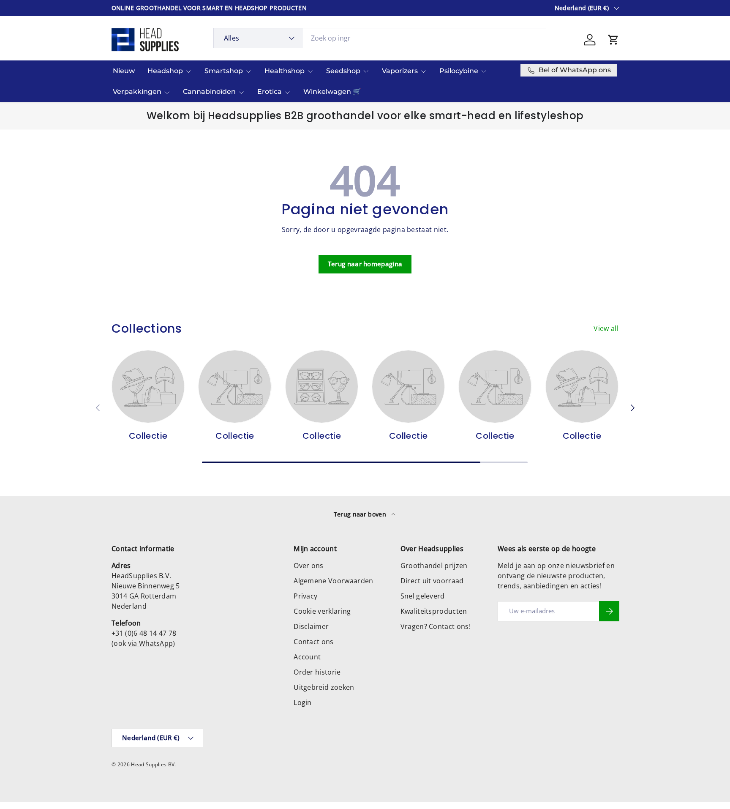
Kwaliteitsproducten (433, 611)
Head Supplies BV (152, 764)
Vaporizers (400, 71)
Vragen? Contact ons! (435, 626)
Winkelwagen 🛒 (332, 91)
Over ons (309, 565)
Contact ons (314, 641)
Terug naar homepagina (365, 264)
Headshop (165, 71)
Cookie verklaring (322, 611)
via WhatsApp (150, 643)
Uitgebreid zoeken (324, 687)
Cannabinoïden (209, 91)
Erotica (269, 91)
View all (606, 328)
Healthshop (284, 71)
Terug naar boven (361, 514)
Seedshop (343, 71)
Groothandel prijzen (434, 565)
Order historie (317, 672)
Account (307, 656)
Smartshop (223, 71)
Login (303, 702)
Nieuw (124, 71)
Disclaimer (311, 626)
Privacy (305, 596)
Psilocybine (458, 71)
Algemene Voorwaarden (333, 580)
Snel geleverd (422, 596)
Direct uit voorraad (432, 580)
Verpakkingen (137, 91)
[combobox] (380, 38)
